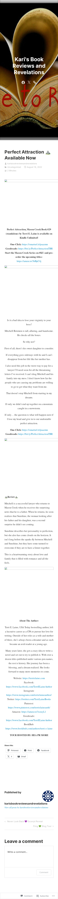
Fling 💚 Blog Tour (42, 827)
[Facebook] (23, 82)
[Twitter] (29, 82)
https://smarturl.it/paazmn (35, 244)
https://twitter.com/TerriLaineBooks (33, 699)
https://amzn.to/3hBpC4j (29, 261)
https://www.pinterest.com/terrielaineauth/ (29, 707)
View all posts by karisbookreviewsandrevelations (26, 807)
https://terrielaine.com (34, 678)
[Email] (35, 82)
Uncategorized (14, 167)
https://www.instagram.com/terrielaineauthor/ (29, 695)
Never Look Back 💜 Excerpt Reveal (23, 822)
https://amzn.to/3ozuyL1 (34, 711)
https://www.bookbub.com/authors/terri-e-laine (29, 728)
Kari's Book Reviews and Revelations (29, 65)
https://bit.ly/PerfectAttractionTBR (35, 248)
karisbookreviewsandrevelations (22, 163)
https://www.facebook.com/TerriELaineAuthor (29, 686)
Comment (43, 872)
